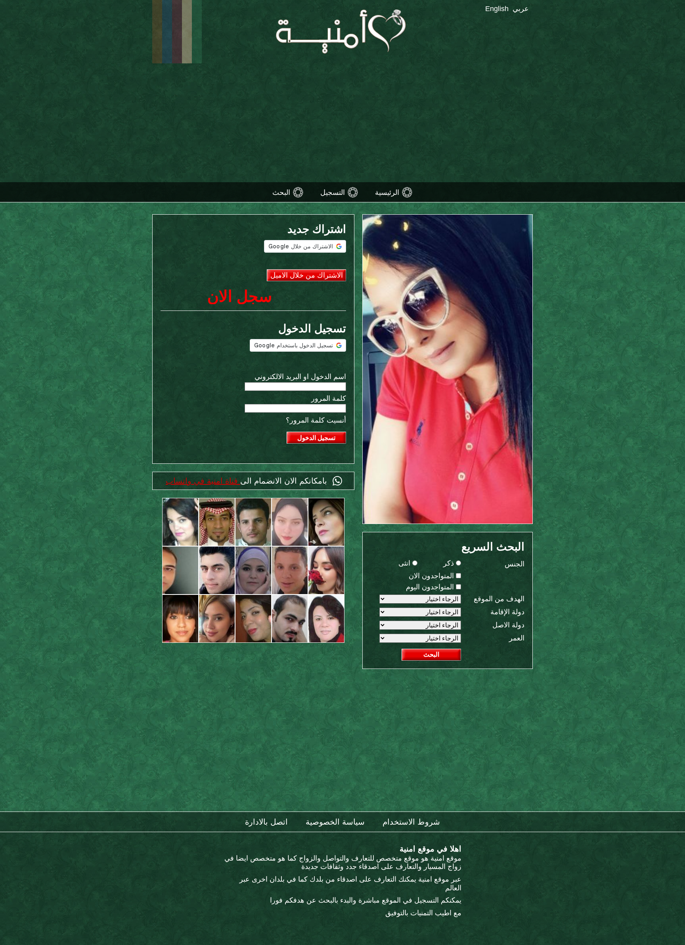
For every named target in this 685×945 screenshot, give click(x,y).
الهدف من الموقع (499, 599)
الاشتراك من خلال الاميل (306, 275)
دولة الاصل (508, 625)
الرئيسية (387, 192)
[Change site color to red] (177, 31)
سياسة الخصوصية (335, 821)
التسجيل (332, 192)
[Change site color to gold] (157, 31)
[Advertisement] (342, 122)
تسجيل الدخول (316, 437)
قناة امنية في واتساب (203, 480)
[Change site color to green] (197, 31)
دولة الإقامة (507, 612)
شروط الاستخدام (411, 821)
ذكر (449, 563)
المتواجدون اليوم (431, 587)
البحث (281, 192)
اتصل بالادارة (266, 821)
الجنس (514, 564)
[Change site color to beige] (187, 31)
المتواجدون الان (432, 575)
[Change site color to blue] (167, 31)
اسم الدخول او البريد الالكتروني (300, 376)
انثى (405, 563)
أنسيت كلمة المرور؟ (316, 420)
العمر (516, 638)
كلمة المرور (328, 398)
